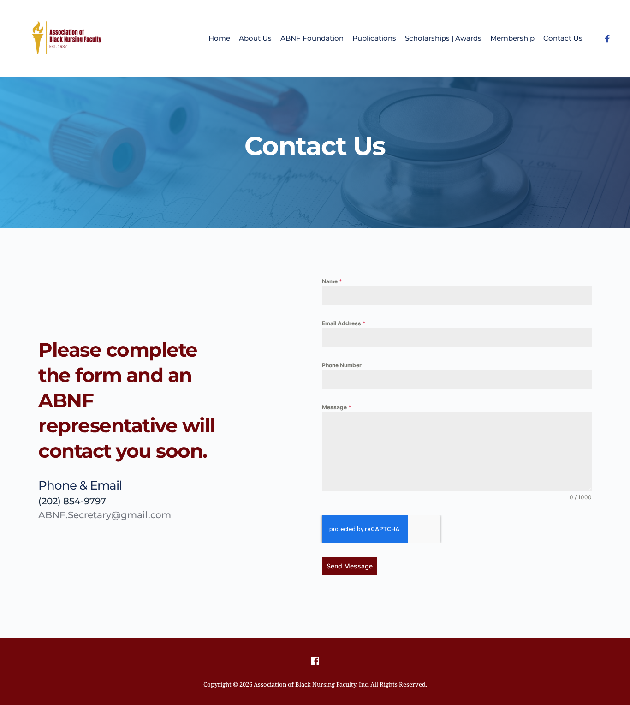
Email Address (344, 323)
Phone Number (342, 365)
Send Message (350, 566)
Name (332, 281)
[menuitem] (219, 38)
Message (336, 407)
